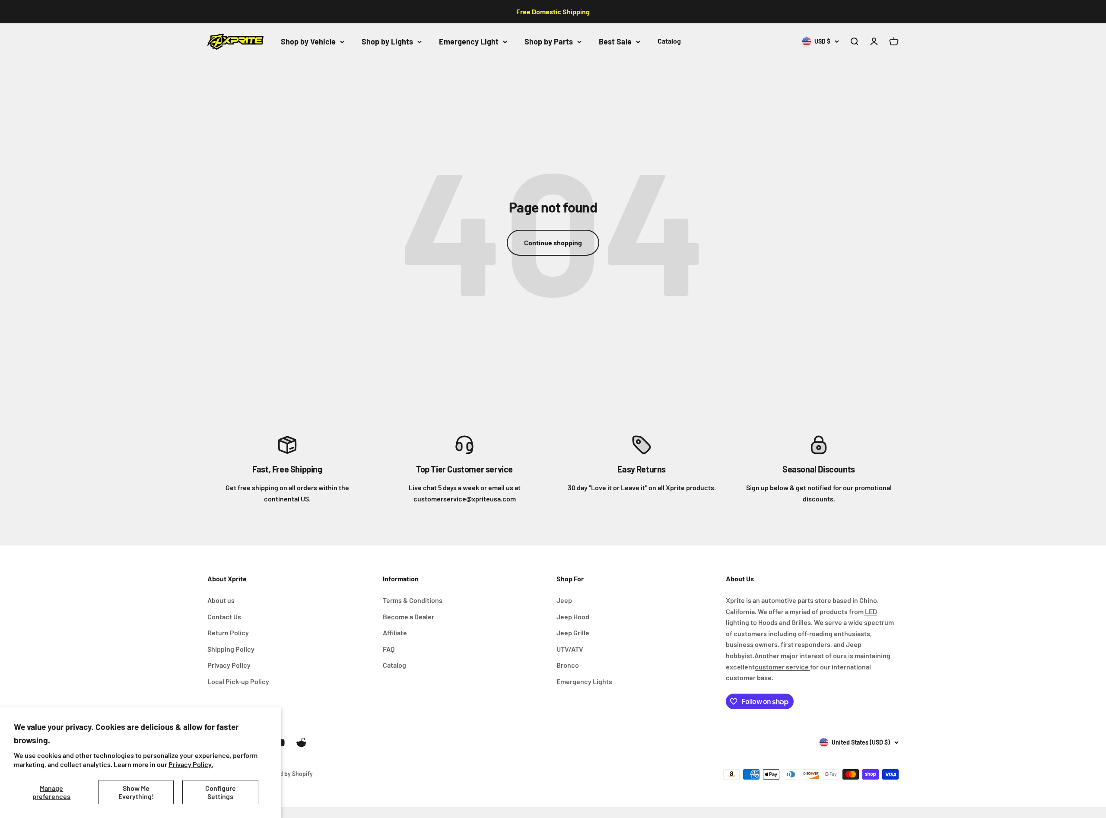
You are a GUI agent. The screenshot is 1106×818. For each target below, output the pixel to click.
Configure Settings (220, 792)
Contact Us (224, 616)
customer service (782, 667)
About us (221, 600)
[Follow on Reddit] (301, 742)
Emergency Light (469, 41)
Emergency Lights (584, 681)
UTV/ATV (569, 649)
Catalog (669, 41)
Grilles (800, 622)
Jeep (564, 600)
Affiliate (395, 632)
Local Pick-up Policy (238, 681)
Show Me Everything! (136, 792)
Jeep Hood (572, 616)
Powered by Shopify (286, 773)
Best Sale (615, 41)
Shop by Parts (548, 41)
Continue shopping (553, 242)
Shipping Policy (230, 649)
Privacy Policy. (190, 764)
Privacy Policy (229, 665)
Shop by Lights (387, 41)
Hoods (768, 622)
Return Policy (228, 632)
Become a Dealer (408, 616)
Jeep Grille (572, 632)
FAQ (388, 649)
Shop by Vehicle (308, 41)
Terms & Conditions (412, 600)
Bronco (567, 665)
